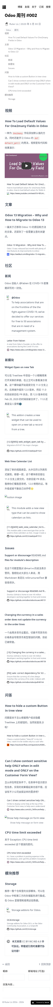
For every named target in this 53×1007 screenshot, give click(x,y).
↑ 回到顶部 (45, 964)
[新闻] (3, 275)
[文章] (3, 203)
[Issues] (3, 547)
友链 (27, 7)
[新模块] (3, 359)
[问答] (3, 694)
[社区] (3, 264)
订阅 (41, 7)
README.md (38, 555)
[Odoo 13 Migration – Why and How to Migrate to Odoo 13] (3, 214)
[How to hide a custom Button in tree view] (3, 704)
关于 (34, 7)
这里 (28, 380)
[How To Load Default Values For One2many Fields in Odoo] (3, 120)
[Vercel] (41, 1002)
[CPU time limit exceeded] (3, 831)
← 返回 (6, 964)
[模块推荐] (3, 872)
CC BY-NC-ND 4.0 (31, 941)
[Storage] (3, 882)
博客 (20, 7)
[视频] (3, 109)
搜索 (48, 7)
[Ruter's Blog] (4, 7)
